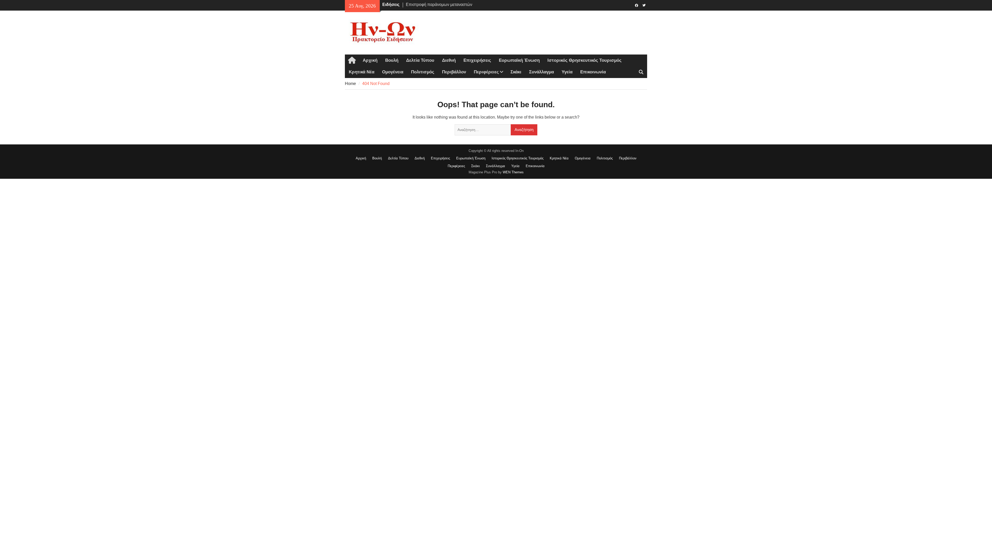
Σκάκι (515, 71)
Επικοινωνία (593, 71)
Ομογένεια (392, 71)
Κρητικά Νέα (361, 71)
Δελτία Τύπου (420, 60)
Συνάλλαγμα (541, 71)
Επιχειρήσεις (477, 60)
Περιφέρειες (486, 71)
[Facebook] (636, 5)
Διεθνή (449, 60)
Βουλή (391, 60)
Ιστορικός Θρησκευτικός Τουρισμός (584, 60)
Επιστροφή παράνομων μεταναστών (439, 4)
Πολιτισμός (422, 71)
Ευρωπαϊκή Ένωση (519, 60)
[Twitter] (644, 5)
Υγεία (567, 71)
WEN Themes (513, 172)
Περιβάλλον (454, 71)
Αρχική (370, 60)
